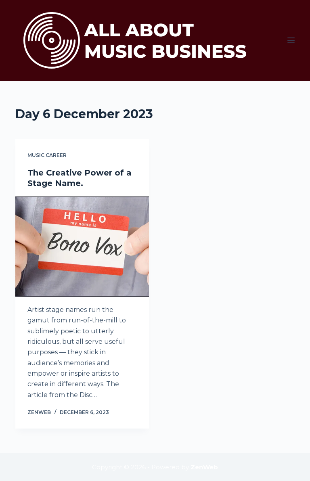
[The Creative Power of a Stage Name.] (82, 247)
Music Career (47, 155)
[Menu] (291, 40)
